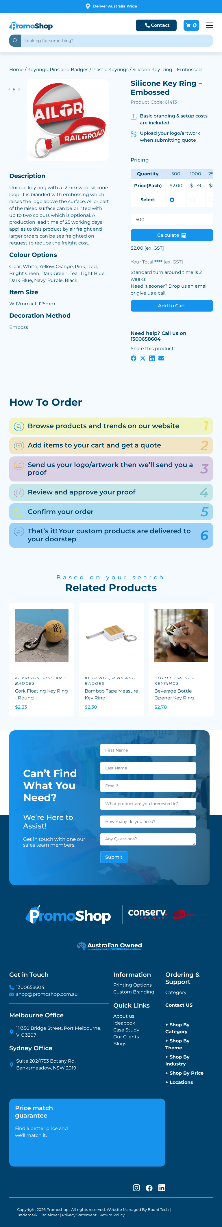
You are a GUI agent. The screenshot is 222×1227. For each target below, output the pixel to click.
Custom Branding (133, 992)
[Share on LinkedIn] (152, 357)
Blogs (119, 1043)
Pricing (140, 160)
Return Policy (112, 1215)
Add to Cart (171, 305)
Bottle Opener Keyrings (174, 681)
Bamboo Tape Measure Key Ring (111, 694)
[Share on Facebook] (133, 357)
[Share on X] (143, 357)
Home (16, 69)
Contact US (179, 1005)
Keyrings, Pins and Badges (57, 69)
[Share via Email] (161, 357)
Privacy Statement (79, 1215)
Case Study (126, 1030)
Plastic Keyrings (110, 69)
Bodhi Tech (158, 1209)
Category (175, 992)
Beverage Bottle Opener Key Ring (174, 694)
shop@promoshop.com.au (47, 994)
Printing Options (132, 985)
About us (123, 1016)
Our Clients (126, 1037)
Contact (160, 25)
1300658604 (30, 987)
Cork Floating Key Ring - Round (41, 694)
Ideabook (124, 1023)
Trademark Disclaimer (38, 1215)
